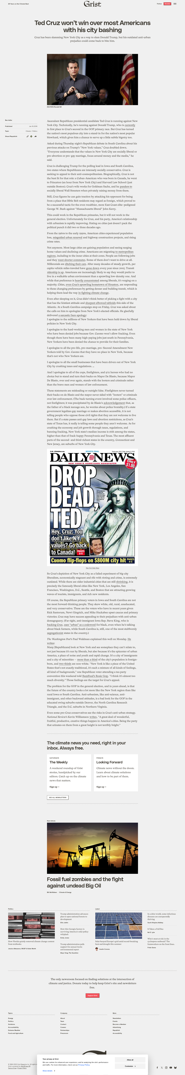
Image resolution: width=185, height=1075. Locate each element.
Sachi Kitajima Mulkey (155, 922)
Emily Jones (64, 938)
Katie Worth (32, 948)
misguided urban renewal (67, 237)
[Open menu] (175, 4)
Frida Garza (152, 947)
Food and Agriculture (15, 1033)
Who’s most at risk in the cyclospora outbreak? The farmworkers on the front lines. (161, 941)
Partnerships (64, 1030)
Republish (116, 1030)
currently (130, 125)
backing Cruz (54, 624)
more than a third (87, 659)
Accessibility (117, 1033)
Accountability (13, 1027)
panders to (126, 186)
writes (93, 716)
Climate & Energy (65, 892)
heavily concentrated (87, 280)
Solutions (11, 1024)
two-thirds (65, 663)
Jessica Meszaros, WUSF (17, 948)
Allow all (130, 1060)
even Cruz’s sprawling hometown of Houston (92, 284)
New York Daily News (92, 568)
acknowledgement (114, 402)
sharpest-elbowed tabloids (100, 302)
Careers (63, 1027)
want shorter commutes (71, 259)
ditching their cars (75, 264)
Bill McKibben (52, 892)
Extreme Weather (14, 1030)
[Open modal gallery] (92, 507)
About (62, 1018)
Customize (129, 1066)
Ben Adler (8, 120)
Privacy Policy (22, 1068)
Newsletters (117, 1018)
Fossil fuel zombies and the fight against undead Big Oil (85, 882)
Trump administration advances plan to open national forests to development (74, 916)
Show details (47, 1071)
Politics (10, 1021)
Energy (10, 1018)
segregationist (55, 633)
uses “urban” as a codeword (80, 624)
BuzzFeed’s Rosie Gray (95, 676)
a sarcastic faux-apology (72, 315)
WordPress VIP (25, 1066)
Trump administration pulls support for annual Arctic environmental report (72, 947)
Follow (159, 4)
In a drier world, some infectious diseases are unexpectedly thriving (162, 916)
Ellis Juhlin (64, 922)
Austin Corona (104, 949)
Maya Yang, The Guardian (69, 953)
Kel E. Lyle (151, 932)
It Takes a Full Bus (155, 929)
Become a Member (119, 1024)
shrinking (122, 581)
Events (115, 1021)
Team (62, 1021)
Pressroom (64, 1033)
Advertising (117, 1027)
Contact (63, 1024)
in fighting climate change (93, 292)
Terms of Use (12, 1068)
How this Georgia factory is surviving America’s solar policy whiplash (74, 931)
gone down (92, 268)
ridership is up (55, 272)
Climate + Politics (31, 131)
